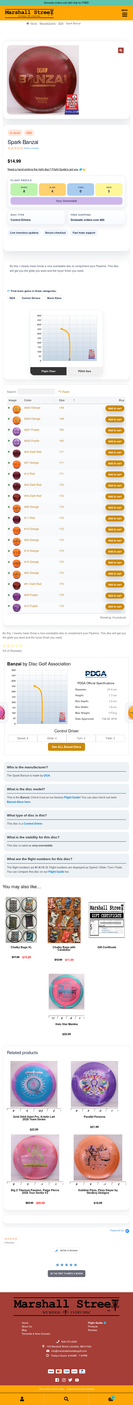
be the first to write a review (66, 1273)
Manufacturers (48, 23)
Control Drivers (31, 298)
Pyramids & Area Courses (36, 1333)
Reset (65, 392)
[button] (121, 50)
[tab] (66, 1250)
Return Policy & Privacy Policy (52, 1389)
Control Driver (33, 823)
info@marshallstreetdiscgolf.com (69, 1351)
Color (28, 400)
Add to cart (115, 408)
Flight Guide (72, 797)
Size (62, 400)
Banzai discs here (18, 801)
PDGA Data (84, 371)
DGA (60, 23)
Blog (24, 1330)
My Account (22, 1399)
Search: (11, 391)
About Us (27, 1326)
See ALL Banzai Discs (66, 747)
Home (33, 23)
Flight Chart (48, 371)
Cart (101, 1396)
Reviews (92, 1330)
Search (66, 1399)
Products (93, 1326)
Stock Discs (54, 298)
